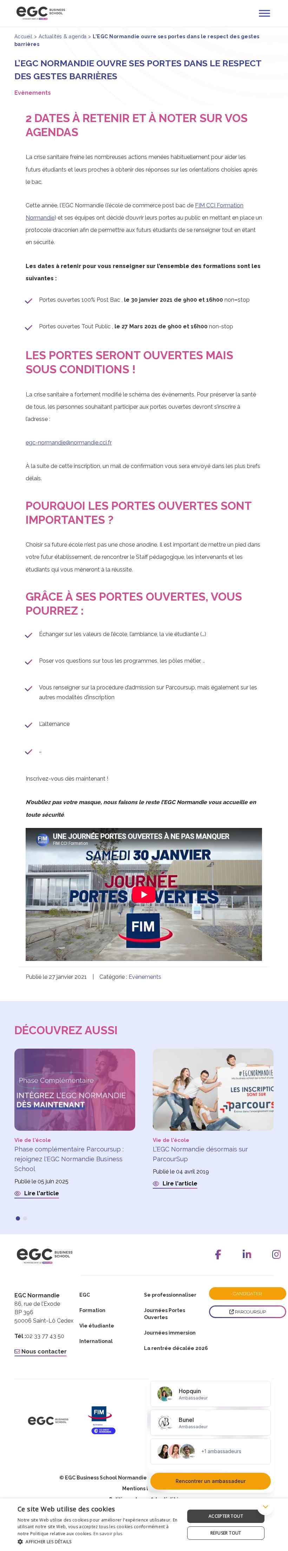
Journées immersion (170, 1333)
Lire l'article (41, 1193)
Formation (92, 1310)
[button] (18, 1218)
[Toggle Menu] (264, 13)
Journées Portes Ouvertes (164, 1314)
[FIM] (112, 1420)
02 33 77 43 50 (45, 1336)
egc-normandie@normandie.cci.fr (69, 442)
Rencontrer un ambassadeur (211, 1481)
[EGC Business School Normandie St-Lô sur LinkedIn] (247, 1254)
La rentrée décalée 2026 (176, 1348)
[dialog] (144, 1524)
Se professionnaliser (170, 1295)
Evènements (32, 92)
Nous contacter (43, 1351)
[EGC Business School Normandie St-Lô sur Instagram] (277, 1254)
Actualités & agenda (63, 36)
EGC (84, 1295)
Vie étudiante (96, 1326)
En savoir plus (107, 1534)
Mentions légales (144, 1488)
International (96, 1341)
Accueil (23, 36)
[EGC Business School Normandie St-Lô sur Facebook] (218, 1254)
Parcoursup (180, 687)
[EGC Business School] (48, 1421)
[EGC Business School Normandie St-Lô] (40, 13)
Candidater (247, 1293)
